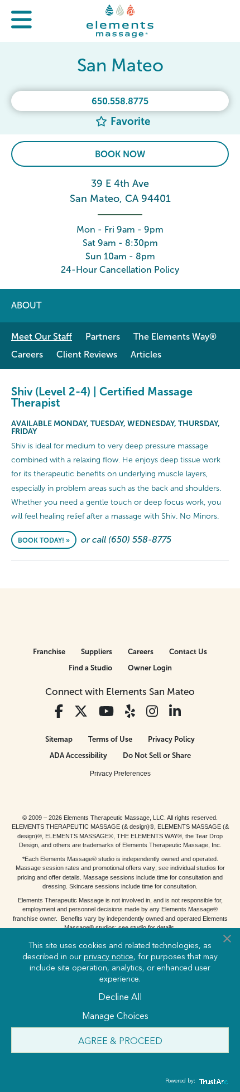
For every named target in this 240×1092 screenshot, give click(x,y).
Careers (27, 354)
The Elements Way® (175, 336)
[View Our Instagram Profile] (152, 711)
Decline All (120, 996)
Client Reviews (86, 354)
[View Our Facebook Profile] (59, 711)
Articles (146, 354)
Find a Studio (90, 668)
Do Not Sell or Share (157, 755)
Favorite (129, 121)
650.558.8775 (120, 101)
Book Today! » (44, 540)
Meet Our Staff (41, 336)
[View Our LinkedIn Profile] (175, 711)
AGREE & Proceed (120, 1040)
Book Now (120, 154)
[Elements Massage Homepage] (120, 20)
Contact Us (188, 652)
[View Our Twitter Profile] (81, 711)
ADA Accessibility (78, 755)
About (26, 305)
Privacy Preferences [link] (120, 773)
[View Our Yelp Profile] (130, 711)
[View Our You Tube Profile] (106, 711)
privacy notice (108, 955)
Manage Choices (115, 1015)
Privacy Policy (171, 739)
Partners (102, 336)
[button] (21, 21)
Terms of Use (110, 739)
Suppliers (96, 652)
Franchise (49, 652)
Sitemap (59, 739)
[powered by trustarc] (212, 1081)
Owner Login (150, 668)
